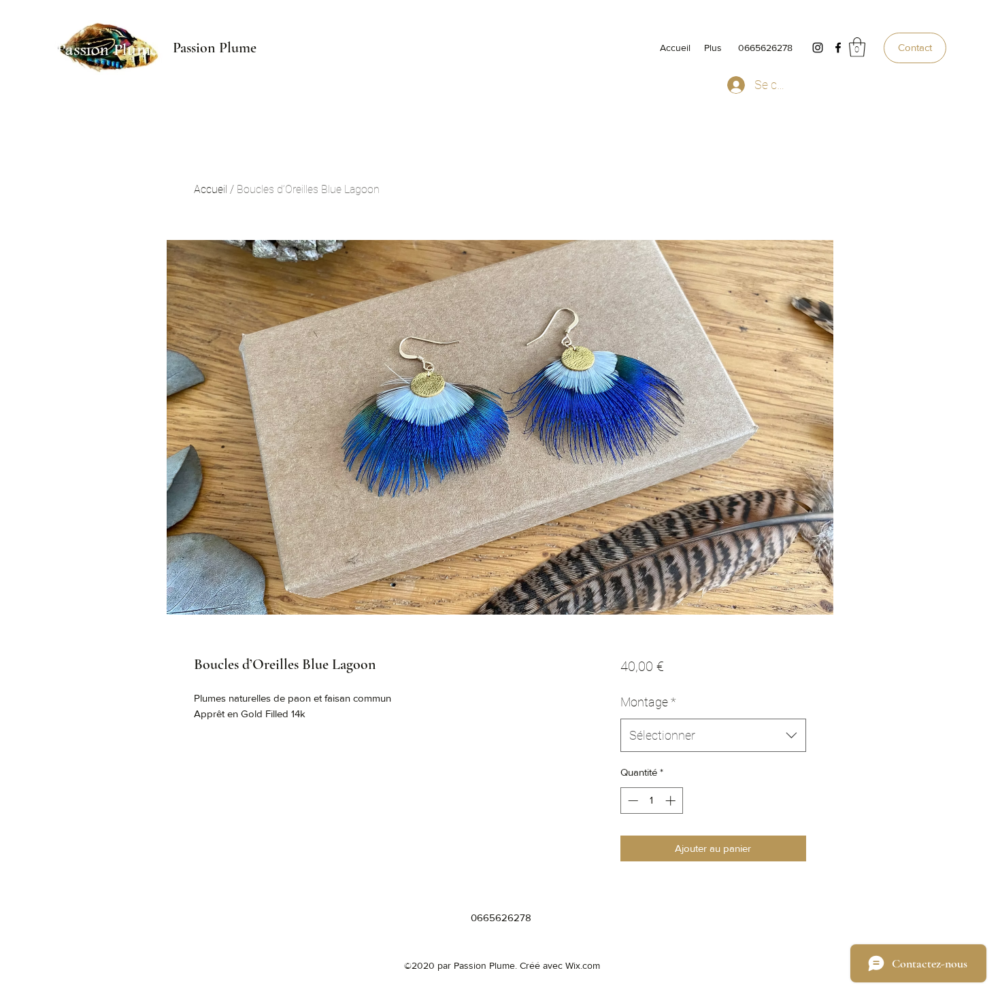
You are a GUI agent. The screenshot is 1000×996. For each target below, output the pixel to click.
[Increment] (672, 800)
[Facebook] (838, 47)
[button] (857, 47)
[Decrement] (631, 800)
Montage (648, 702)
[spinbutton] (651, 800)
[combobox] (713, 736)
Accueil (210, 189)
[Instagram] (817, 47)
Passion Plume (214, 47)
